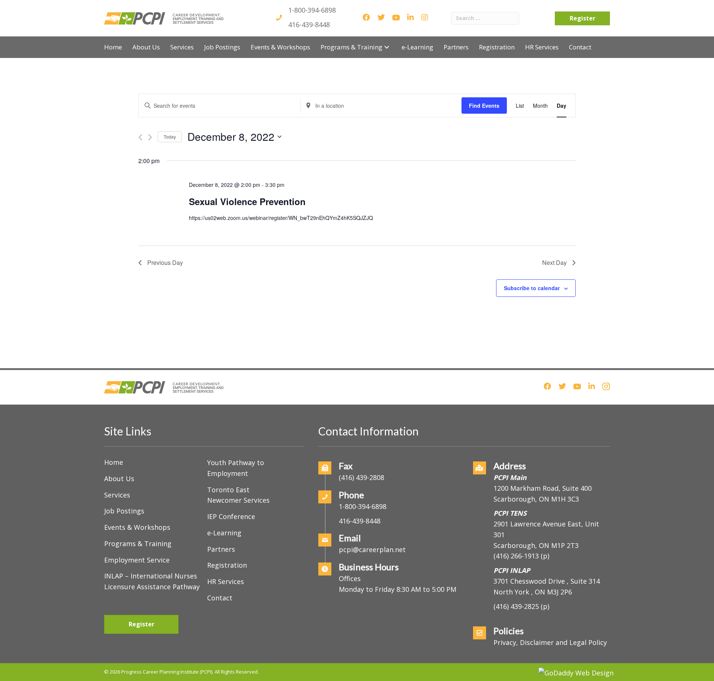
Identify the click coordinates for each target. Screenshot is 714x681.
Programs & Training (137, 543)
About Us (119, 478)
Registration (227, 565)
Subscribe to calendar (532, 288)
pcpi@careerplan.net (372, 549)
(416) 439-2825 (516, 606)
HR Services (225, 581)
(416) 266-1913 (516, 555)
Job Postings (124, 510)
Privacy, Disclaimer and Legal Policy (550, 642)
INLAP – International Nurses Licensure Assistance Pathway (152, 581)
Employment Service (137, 559)
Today (170, 136)
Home (113, 462)
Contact (219, 597)
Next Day (554, 262)
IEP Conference (231, 516)
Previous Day (165, 262)
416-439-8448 (309, 24)
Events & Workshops (137, 527)
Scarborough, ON (536, 545)
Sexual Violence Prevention (247, 201)
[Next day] (150, 137)
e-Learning (224, 532)
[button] (386, 47)
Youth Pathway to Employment (235, 468)
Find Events (484, 105)
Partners (221, 549)
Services (117, 494)
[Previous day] (140, 137)
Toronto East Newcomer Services (238, 495)
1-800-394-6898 (312, 10)
